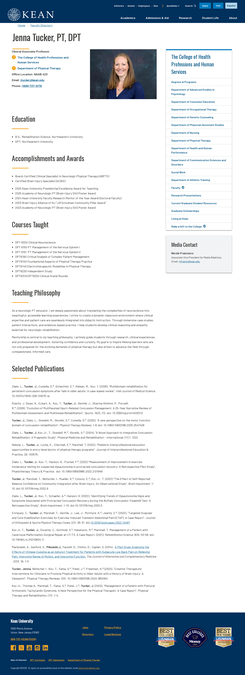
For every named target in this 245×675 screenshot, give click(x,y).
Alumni (131, 5)
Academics (127, 18)
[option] (231, 6)
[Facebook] (13, 647)
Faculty (175, 187)
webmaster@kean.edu (89, 668)
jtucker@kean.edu (32, 80)
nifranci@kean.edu (189, 261)
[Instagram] (37, 647)
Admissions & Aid (157, 18)
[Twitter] (21, 647)
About (233, 18)
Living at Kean (179, 218)
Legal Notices (112, 634)
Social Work (178, 172)
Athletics (119, 5)
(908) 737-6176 (32, 86)
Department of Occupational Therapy (193, 109)
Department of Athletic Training (190, 179)
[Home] (31, 14)
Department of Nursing (185, 132)
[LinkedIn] (45, 647)
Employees (144, 5)
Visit (218, 5)
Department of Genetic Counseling (192, 117)
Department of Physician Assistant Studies (197, 124)
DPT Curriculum (37, 660)
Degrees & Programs (183, 81)
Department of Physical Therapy (39, 68)
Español (231, 5)
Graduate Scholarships (185, 210)
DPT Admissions (56, 660)
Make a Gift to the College (186, 226)
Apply (205, 5)
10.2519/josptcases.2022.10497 (110, 522)
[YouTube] (29, 647)
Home (21, 25)
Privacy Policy (112, 627)
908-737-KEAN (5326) (23, 639)
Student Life (210, 18)
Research (185, 18)
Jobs (85, 627)
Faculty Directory (41, 25)
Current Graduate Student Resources (194, 203)
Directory (88, 634)
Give (156, 5)
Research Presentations (186, 195)
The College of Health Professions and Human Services (43, 60)
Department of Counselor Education (193, 101)
